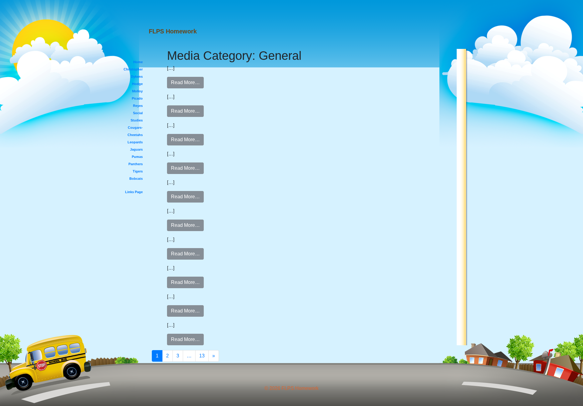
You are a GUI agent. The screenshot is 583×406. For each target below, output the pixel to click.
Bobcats (136, 178)
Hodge (137, 84)
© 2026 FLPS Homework (291, 388)
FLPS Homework (173, 31)
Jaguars (136, 149)
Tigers (138, 171)
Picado (137, 98)
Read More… (185, 82)
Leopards (135, 142)
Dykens (137, 76)
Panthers (135, 164)
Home (138, 62)
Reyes (138, 105)
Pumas (137, 157)
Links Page (134, 192)
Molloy (137, 91)
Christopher (133, 69)
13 (202, 355)
